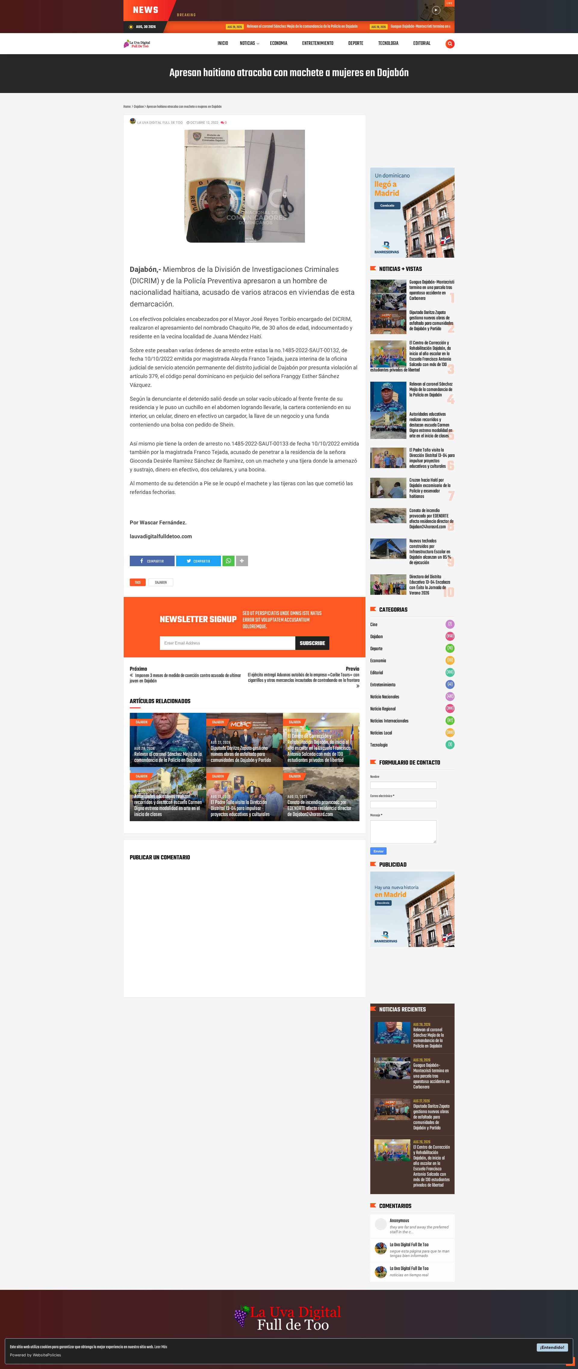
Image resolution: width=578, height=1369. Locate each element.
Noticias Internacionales (389, 721)
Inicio (223, 43)
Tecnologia (378, 745)
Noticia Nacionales (384, 697)
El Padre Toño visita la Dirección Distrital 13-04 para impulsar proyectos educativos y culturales (240, 809)
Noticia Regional (383, 709)
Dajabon (161, 583)
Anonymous (399, 1221)
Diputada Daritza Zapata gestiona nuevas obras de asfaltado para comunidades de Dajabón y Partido (241, 755)
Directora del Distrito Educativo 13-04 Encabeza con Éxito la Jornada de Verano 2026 (429, 585)
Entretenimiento (383, 685)
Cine (373, 625)
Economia (378, 661)
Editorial (376, 673)
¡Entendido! (552, 1347)
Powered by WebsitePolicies (35, 1355)
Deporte (376, 649)
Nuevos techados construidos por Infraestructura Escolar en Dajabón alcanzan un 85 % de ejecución (430, 552)
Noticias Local (381, 733)
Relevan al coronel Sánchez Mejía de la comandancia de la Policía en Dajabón (270, 26)
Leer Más (160, 1347)
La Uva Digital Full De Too (409, 1245)
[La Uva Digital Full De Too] (289, 1331)
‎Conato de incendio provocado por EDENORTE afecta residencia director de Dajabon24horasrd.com (319, 809)
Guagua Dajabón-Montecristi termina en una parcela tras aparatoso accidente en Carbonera (425, 26)
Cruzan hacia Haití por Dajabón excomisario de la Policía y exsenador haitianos (429, 489)
